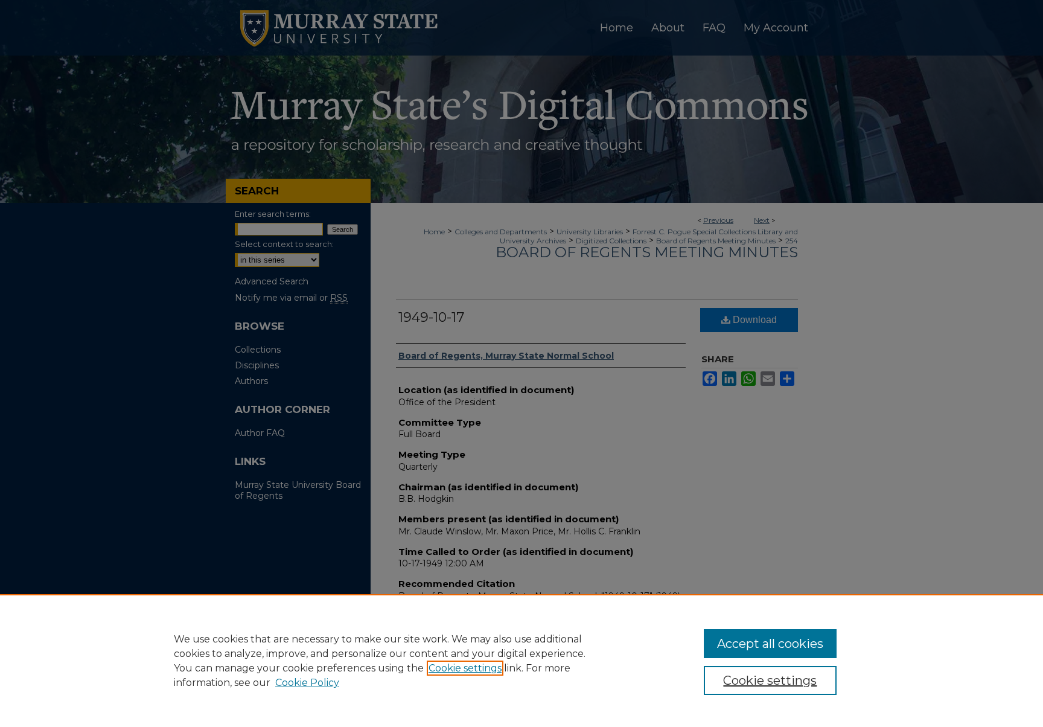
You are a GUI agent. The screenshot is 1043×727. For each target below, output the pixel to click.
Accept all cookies (770, 643)
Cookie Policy (307, 682)
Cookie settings (465, 668)
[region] (521, 660)
